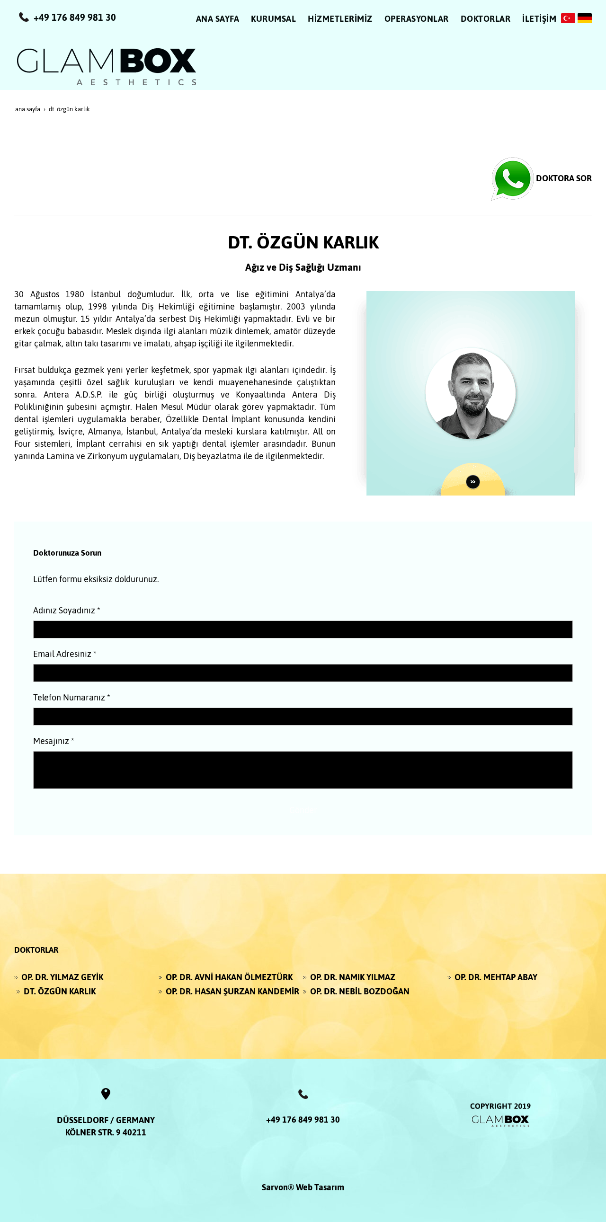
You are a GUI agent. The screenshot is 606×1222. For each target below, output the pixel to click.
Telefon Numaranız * (71, 697)
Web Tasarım (320, 1187)
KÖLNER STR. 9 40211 (105, 1132)
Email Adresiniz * (65, 654)
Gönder (303, 810)
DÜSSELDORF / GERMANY (106, 1120)
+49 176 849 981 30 (303, 1120)
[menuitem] (218, 21)
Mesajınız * (53, 741)
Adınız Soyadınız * (66, 610)
